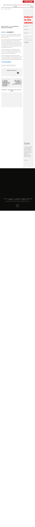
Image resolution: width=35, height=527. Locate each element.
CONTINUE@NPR (6, 62)
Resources (29, 198)
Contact (5, 198)
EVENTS (24, 198)
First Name (26, 29)
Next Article (17, 79)
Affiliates (17, 199)
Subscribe (10, 199)
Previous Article (7, 79)
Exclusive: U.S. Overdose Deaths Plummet (8, 65)
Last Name (26, 33)
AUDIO (3, 32)
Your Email (26, 26)
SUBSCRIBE (28, 2)
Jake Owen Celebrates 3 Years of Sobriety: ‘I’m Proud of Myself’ (16, 82)
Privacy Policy (25, 199)
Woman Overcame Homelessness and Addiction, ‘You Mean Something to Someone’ (6, 83)
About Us (11, 198)
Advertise (15, 6)
